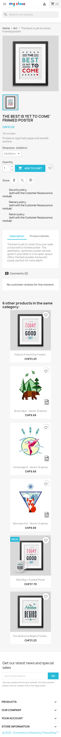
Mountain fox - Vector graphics (30, 523)
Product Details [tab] (39, 236)
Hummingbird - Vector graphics (30, 467)
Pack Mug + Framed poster (30, 579)
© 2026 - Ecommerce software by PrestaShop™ (30, 732)
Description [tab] (17, 236)
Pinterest (30, 180)
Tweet (22, 180)
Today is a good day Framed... (30, 354)
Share (14, 180)
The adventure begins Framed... (30, 636)
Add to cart (30, 168)
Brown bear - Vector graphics (30, 410)
